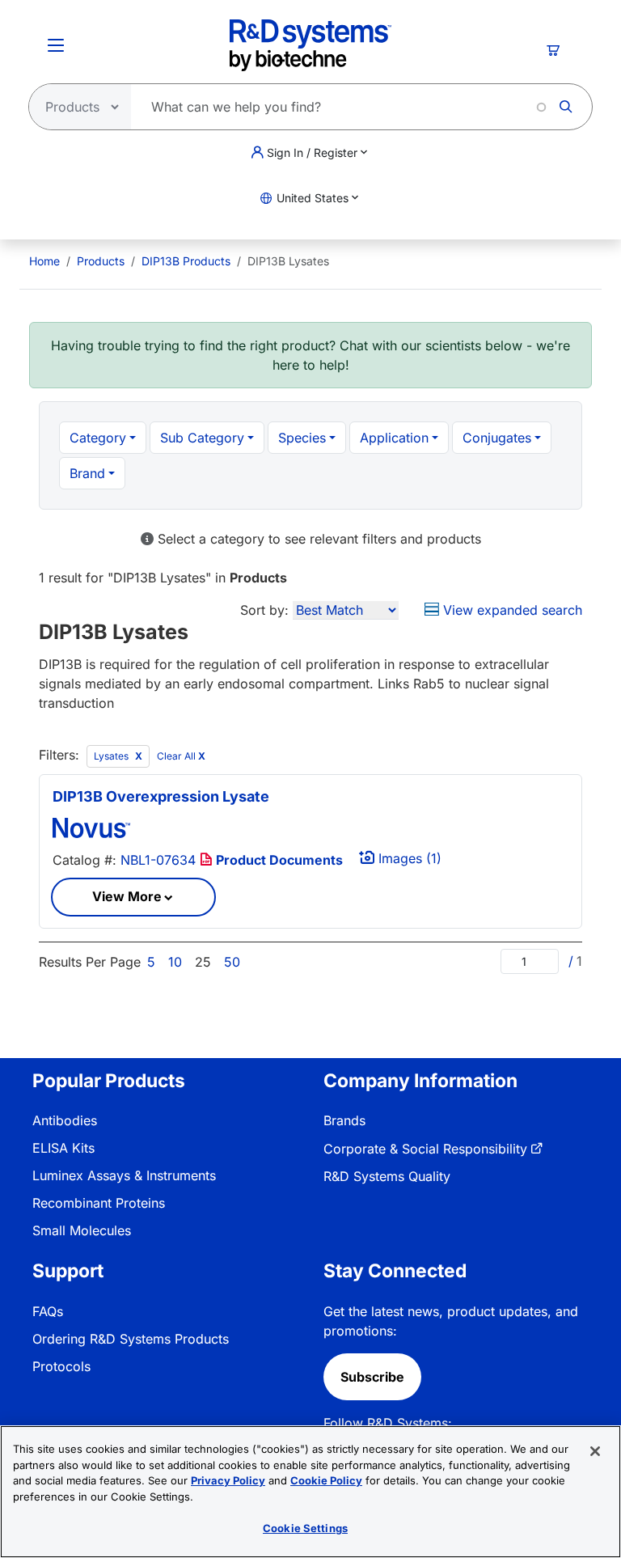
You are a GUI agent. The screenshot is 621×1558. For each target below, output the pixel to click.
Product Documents (278, 860)
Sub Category (202, 438)
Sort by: (264, 610)
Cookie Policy (326, 1480)
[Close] (595, 1451)
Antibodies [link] (64, 1120)
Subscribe (372, 1377)
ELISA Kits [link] (63, 1148)
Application (394, 438)
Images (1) (407, 858)
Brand (87, 473)
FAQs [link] (47, 1311)
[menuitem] (44, 260)
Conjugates (497, 438)
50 (232, 962)
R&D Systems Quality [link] (386, 1176)
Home (44, 261)
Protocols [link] (61, 1366)
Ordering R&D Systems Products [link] (130, 1339)
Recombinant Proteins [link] (98, 1203)
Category (98, 438)
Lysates (112, 756)
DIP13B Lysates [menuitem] (288, 261)
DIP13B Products (186, 261)
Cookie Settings (305, 1528)
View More (127, 896)
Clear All (181, 756)
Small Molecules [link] (81, 1230)
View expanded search (510, 610)
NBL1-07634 (158, 860)
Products (101, 261)
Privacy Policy (228, 1480)
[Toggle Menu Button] (55, 45)
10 (175, 962)
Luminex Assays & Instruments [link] (124, 1175)
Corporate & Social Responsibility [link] (425, 1149)
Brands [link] (344, 1120)
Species (302, 438)
